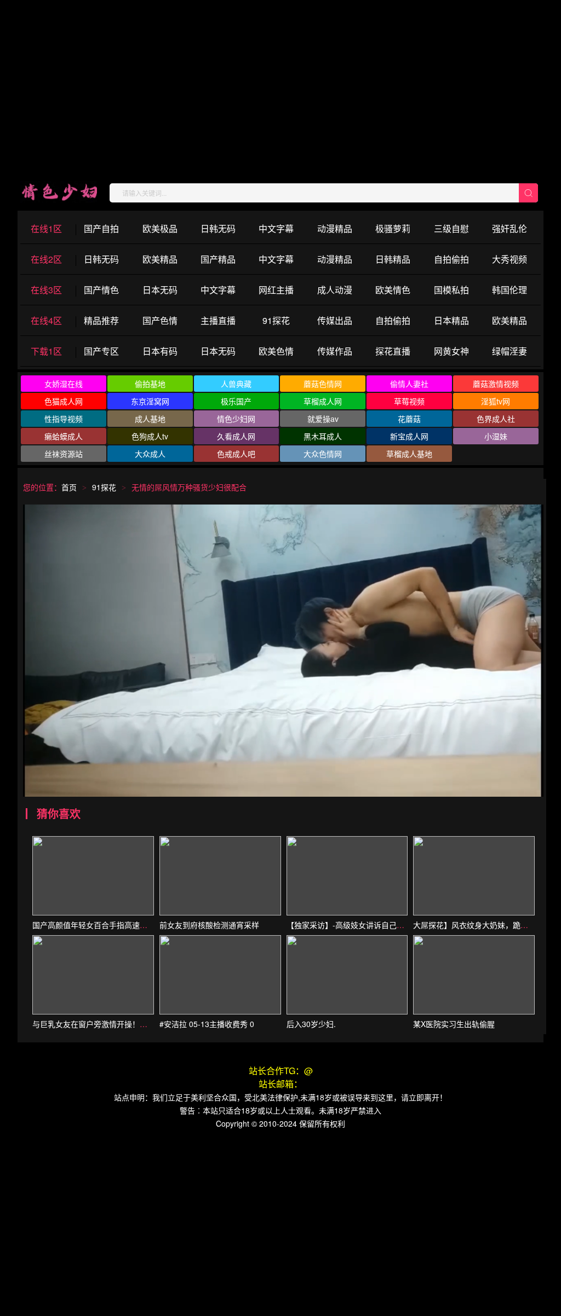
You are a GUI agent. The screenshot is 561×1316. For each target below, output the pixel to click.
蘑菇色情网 (323, 383)
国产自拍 (101, 228)
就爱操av (323, 418)
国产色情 (160, 320)
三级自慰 (451, 228)
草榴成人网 (323, 401)
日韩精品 (392, 259)
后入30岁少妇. (311, 1023)
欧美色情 (276, 351)
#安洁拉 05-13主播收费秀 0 (206, 1023)
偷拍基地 (150, 383)
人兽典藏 (236, 383)
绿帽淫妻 (509, 351)
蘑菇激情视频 (496, 383)
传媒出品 (334, 320)
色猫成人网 (63, 401)
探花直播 (392, 351)
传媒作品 (334, 351)
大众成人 (150, 453)
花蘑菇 (409, 418)
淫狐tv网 (495, 401)
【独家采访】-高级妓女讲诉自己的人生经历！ (365, 924)
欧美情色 (392, 289)
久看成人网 (236, 436)
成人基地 (150, 418)
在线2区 (46, 259)
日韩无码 (218, 228)
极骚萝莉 (392, 228)
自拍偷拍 (451, 259)
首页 (69, 487)
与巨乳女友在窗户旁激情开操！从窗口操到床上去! (117, 1023)
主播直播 (218, 320)
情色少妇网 (236, 418)
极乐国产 (236, 401)
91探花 (276, 320)
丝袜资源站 (63, 453)
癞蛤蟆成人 (63, 436)
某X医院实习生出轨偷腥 (454, 1023)
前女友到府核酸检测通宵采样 (209, 924)
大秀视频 (509, 259)
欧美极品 (160, 228)
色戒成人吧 (236, 453)
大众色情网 (323, 453)
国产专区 (101, 351)
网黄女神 (451, 351)
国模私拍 (451, 289)
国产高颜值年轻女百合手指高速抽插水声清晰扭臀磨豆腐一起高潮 (143, 924)
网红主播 (276, 289)
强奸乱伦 (509, 228)
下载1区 (46, 351)
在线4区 (46, 320)
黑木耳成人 (323, 436)
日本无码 (160, 289)
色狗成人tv (149, 436)
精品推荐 (101, 320)
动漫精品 (334, 228)
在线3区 (46, 289)
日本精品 (451, 320)
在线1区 (46, 228)
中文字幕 (276, 228)
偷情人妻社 (409, 383)
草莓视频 (409, 401)
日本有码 (160, 351)
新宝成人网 (409, 436)
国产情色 (101, 289)
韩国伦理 (509, 289)
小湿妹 (495, 436)
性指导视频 (63, 418)
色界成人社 (496, 418)
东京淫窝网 (150, 401)
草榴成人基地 (409, 453)
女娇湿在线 (63, 383)
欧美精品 (160, 259)
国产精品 (218, 259)
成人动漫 (334, 289)
